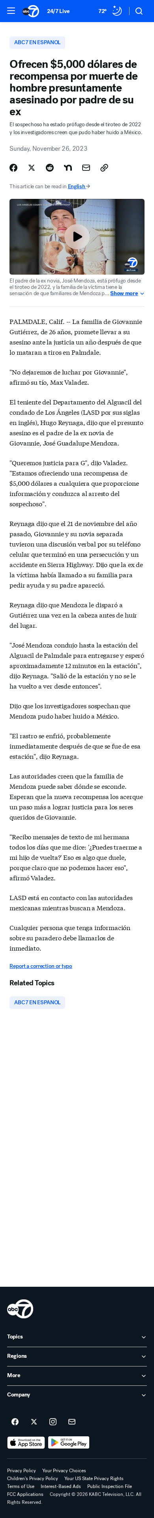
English (76, 186)
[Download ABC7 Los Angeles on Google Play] (69, 1442)
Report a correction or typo (40, 966)
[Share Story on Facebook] (13, 167)
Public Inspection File (109, 1486)
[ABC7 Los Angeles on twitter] (34, 1422)
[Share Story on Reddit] (49, 167)
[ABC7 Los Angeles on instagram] (53, 1422)
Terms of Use (20, 1486)
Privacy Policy (21, 1470)
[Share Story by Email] (86, 167)
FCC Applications (25, 1494)
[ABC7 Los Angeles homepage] (31, 11)
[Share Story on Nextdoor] (68, 167)
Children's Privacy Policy (32, 1478)
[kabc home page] (20, 1308)
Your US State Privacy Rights (94, 1478)
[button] (11, 11)
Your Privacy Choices (64, 1470)
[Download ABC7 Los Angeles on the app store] (26, 1442)
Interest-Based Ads (61, 1486)
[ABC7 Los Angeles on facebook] (15, 1422)
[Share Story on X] (31, 167)
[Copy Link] (104, 167)
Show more (124, 293)
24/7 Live (58, 11)
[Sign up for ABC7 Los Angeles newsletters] (72, 1422)
